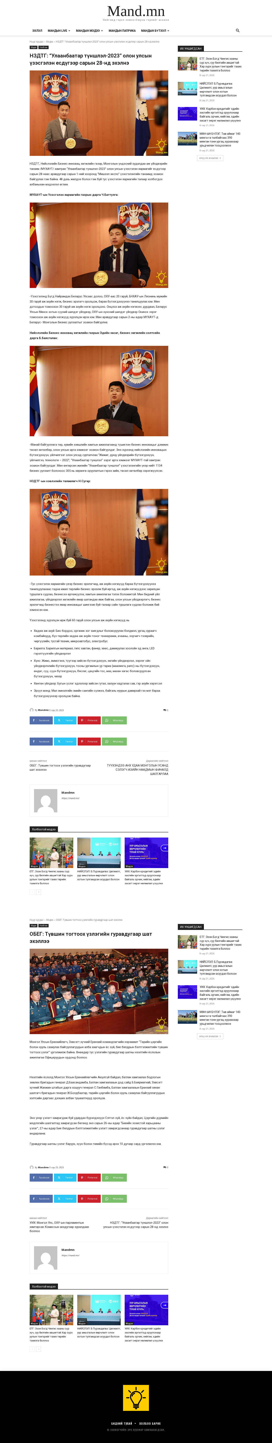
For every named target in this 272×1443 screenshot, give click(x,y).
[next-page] (38, 892)
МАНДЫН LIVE (57, 30)
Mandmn (43, 709)
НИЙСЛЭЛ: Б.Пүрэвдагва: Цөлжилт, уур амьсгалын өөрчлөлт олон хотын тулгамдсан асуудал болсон (99, 875)
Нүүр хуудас (37, 41)
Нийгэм (43, 47)
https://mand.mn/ (70, 798)
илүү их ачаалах (208, 158)
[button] (237, 31)
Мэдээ (49, 41)
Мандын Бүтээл (153, 30)
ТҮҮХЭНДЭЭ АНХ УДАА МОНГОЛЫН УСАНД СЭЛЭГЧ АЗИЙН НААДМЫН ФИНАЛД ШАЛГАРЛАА (137, 770)
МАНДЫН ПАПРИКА (122, 30)
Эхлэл (37, 30)
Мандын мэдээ (88, 30)
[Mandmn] (32, 710)
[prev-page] (32, 892)
